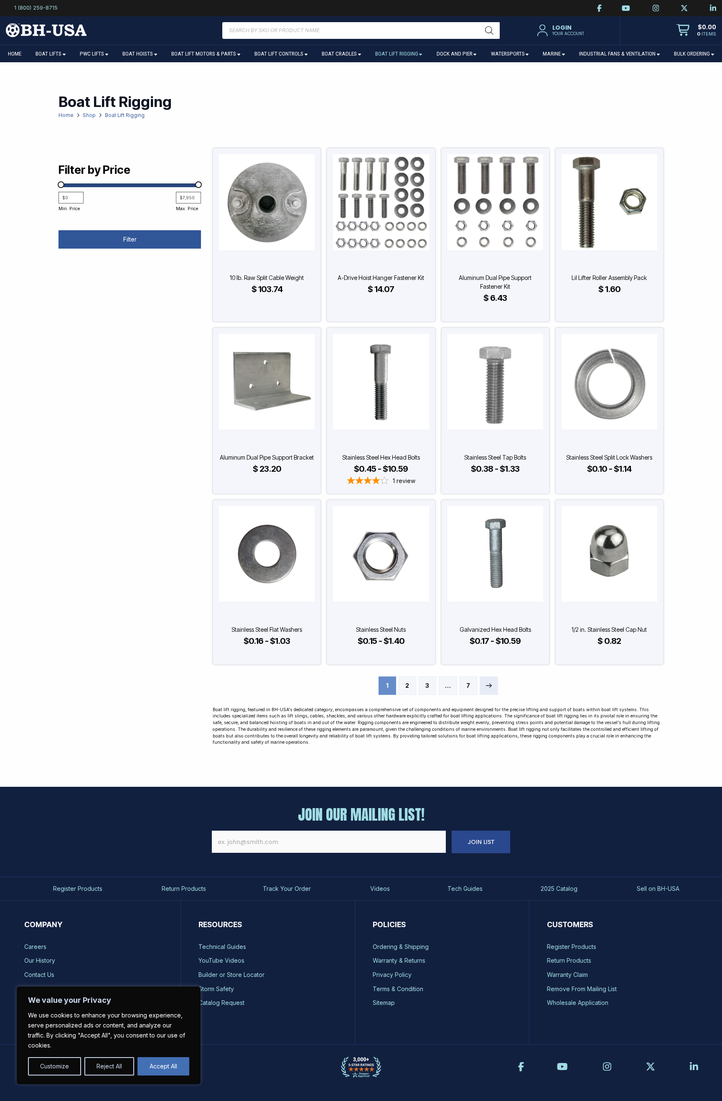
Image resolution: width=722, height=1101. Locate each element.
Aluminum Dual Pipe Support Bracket (267, 457)
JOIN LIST (481, 842)
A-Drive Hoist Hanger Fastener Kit (381, 277)
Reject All (109, 1066)
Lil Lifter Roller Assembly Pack (609, 277)
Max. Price (187, 208)
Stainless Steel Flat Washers (266, 629)
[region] (109, 1035)
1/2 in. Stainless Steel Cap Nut (609, 629)
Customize (54, 1066)
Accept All (163, 1066)
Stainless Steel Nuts (381, 629)
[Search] (489, 30)
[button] (559, 30)
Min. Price (69, 208)
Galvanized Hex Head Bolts (495, 629)
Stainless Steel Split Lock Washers (609, 457)
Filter (130, 239)
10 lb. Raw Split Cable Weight (267, 277)
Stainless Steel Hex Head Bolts (381, 457)
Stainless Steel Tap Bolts (495, 457)
